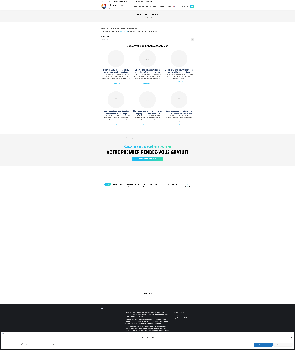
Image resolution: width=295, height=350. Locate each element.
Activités (115, 184)
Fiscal (150, 184)
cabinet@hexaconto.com (121, 1)
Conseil (137, 184)
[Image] (116, 58)
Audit (121, 184)
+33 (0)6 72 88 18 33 (108, 1)
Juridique (166, 184)
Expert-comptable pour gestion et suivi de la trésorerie (180, 267)
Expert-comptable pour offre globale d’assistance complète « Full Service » (111, 267)
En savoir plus (116, 84)
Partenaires (137, 186)
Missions (174, 184)
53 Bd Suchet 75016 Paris (137, 1)
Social (152, 186)
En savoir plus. (147, 125)
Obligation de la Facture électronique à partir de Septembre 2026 (110, 217)
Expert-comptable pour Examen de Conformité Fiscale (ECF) (157, 267)
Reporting (145, 186)
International (158, 184)
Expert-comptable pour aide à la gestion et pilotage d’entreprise (182, 217)
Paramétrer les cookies (283, 344)
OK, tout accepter (263, 344)
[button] (292, 337)
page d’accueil (123, 31)
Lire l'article (104, 237)
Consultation (149, 1)
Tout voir (107, 184)
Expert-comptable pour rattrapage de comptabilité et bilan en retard (135, 217)
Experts (144, 184)
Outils (129, 186)
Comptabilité (129, 184)
